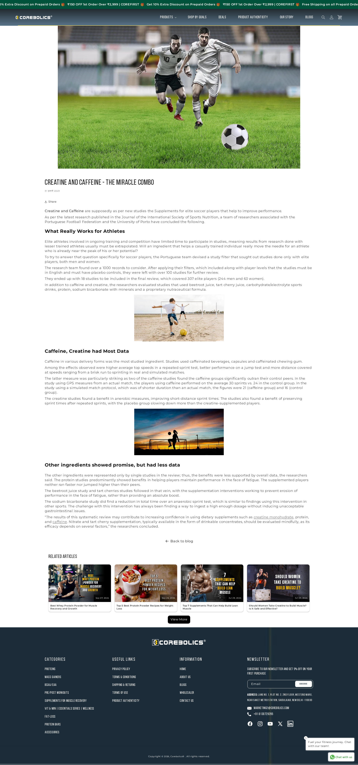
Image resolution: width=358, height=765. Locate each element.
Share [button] (52, 201)
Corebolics (176, 756)
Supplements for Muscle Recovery (66, 701)
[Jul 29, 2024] (212, 601)
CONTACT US (187, 701)
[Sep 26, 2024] (146, 601)
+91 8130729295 (263, 714)
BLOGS (183, 685)
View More (179, 619)
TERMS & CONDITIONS (124, 677)
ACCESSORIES (52, 732)
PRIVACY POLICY (121, 669)
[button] (168, 17)
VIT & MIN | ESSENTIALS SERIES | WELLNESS (69, 709)
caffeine (60, 522)
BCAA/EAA (51, 685)
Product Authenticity (125, 701)
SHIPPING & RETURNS (124, 685)
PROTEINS (50, 669)
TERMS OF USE (120, 693)
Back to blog (181, 541)
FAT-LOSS (50, 717)
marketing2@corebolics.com (271, 708)
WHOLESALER (187, 693)
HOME (183, 669)
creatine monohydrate (273, 517)
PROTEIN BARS (53, 724)
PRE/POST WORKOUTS (57, 693)
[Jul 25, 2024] (278, 601)
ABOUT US (185, 677)
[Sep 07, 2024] (79, 601)
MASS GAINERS (53, 677)
